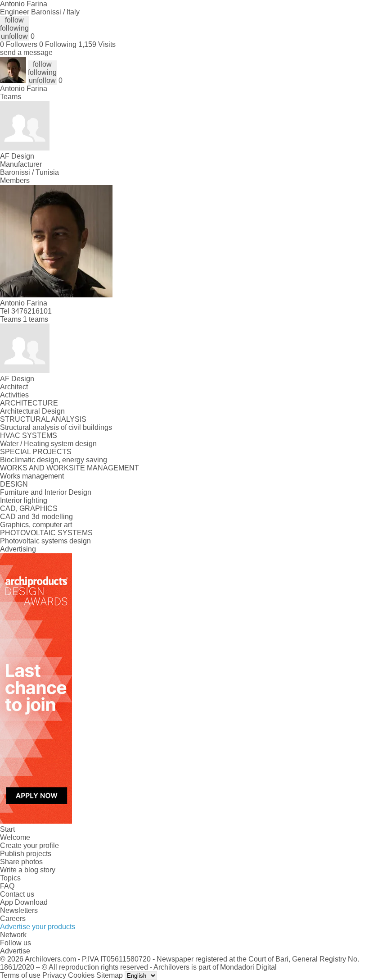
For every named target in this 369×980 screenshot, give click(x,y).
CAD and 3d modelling (36, 516)
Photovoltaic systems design (45, 541)
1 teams (35, 319)
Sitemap (109, 975)
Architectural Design (32, 411)
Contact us (17, 894)
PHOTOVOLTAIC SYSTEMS (46, 533)
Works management (32, 476)
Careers (13, 918)
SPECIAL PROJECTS (36, 452)
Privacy (54, 975)
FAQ (7, 886)
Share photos (21, 862)
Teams (10, 96)
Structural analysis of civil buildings (56, 427)
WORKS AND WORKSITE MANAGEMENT (69, 468)
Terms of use (20, 975)
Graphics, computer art (36, 525)
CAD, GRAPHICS (29, 508)
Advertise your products (37, 926)
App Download (24, 902)
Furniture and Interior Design (45, 492)
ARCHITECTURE (29, 403)
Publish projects (25, 853)
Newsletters (19, 910)
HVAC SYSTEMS (28, 435)
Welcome (15, 837)
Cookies (81, 975)
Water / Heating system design (48, 443)
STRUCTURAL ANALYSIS (43, 419)
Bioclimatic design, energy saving (53, 460)
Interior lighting (23, 500)
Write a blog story (27, 870)
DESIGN (14, 484)
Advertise (15, 951)
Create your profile (29, 845)
